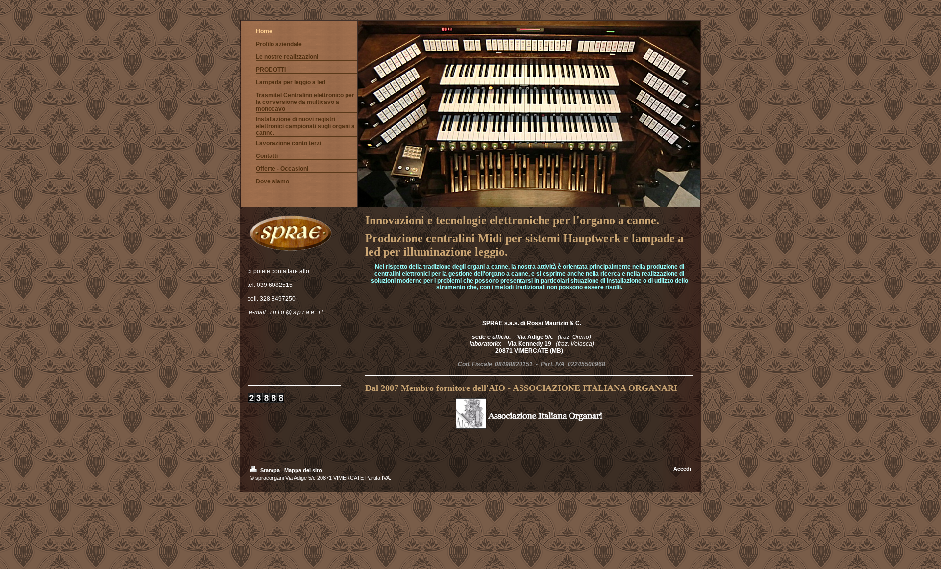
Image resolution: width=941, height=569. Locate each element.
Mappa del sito (303, 470)
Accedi (682, 469)
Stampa (270, 470)
